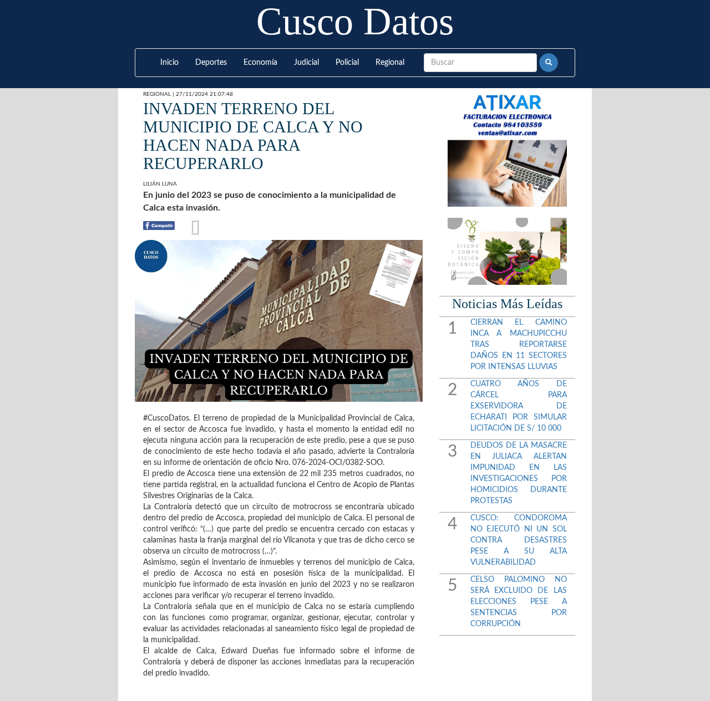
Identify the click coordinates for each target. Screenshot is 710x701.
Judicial (306, 62)
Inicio (169, 62)
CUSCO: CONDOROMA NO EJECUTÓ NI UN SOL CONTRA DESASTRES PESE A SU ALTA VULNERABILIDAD (518, 540)
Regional (390, 62)
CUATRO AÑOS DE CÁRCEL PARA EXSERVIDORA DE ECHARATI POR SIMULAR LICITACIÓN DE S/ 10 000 (518, 406)
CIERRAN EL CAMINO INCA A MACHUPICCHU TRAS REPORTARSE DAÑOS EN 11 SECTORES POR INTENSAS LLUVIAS (518, 345)
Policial (347, 62)
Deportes (211, 62)
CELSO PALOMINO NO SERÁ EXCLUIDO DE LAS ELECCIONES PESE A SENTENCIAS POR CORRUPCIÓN (518, 602)
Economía (260, 62)
